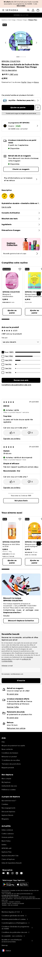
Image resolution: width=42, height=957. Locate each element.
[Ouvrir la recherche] (28, 10)
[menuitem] (33, 10)
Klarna (36, 82)
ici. (10, 892)
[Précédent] (6, 43)
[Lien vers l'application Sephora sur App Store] (22, 884)
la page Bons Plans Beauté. (10, 895)
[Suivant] (36, 43)
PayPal (23, 82)
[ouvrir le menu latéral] (3, 10)
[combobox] (21, 342)
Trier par (4, 338)
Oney (29, 82)
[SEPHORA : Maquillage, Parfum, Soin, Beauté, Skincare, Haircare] (12, 10)
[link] (21, 380)
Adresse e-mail (7, 666)
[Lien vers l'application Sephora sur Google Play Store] (8, 884)
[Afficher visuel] (21, 41)
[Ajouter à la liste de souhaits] (20, 269)
